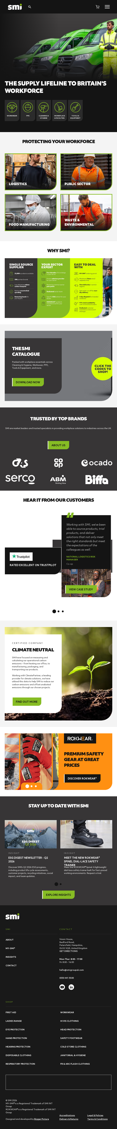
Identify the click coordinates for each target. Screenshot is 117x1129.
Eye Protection (15, 1029)
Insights (11, 957)
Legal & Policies (95, 1115)
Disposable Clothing (18, 1055)
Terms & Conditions (97, 1119)
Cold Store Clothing (73, 1046)
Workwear (67, 1012)
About (10, 939)
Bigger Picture (41, 1119)
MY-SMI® (10, 948)
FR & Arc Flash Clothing (75, 1063)
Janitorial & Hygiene (73, 1055)
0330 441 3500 (66, 978)
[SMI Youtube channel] (62, 987)
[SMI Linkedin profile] (71, 987)
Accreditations (67, 1115)
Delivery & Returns (68, 1119)
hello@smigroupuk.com (71, 970)
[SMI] (15, 7)
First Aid (11, 1012)
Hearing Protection (18, 1046)
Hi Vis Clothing (69, 1021)
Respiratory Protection (20, 1063)
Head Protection (70, 1029)
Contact (11, 965)
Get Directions (68, 951)
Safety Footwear (71, 1038)
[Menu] (107, 6)
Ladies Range (14, 1021)
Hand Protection (16, 1038)
